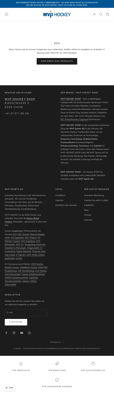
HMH (7, 237)
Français (55, 342)
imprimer (59, 200)
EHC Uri (19, 244)
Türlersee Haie (38, 251)
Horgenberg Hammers (34, 244)
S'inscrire (16, 322)
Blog (86, 210)
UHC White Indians (36, 254)
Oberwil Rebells (37, 234)
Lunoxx (18, 258)
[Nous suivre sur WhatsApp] (29, 332)
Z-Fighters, (21, 254)
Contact (87, 215)
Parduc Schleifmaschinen (33, 274)
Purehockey (10, 251)
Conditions (60, 195)
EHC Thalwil (30, 237)
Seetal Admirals (23, 251)
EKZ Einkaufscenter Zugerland (74, 119)
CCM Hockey (37, 264)
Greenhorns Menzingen (15, 248)
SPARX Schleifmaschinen (16, 277)
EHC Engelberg (28, 241)
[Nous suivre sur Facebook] (6, 332)
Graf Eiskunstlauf (13, 274)
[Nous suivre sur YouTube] (21, 332)
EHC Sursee (23, 234)
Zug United (10, 254)
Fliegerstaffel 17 (34, 248)
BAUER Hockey (12, 267)
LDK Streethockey (26, 270)
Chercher (88, 220)
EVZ (15, 234)
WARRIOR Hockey (28, 267)
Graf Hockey (40, 270)
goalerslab (9, 258)
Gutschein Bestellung (94, 195)
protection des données (66, 205)
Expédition (89, 205)
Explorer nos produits (57, 61)
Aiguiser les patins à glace (96, 200)
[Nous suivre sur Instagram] (13, 332)
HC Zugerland (17, 237)
